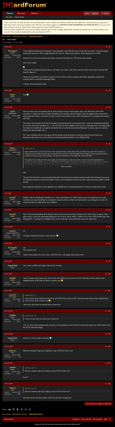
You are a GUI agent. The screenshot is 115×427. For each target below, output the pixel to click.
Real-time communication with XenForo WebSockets (64, 424)
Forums (10, 13)
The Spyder (7, 42)
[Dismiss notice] (110, 22)
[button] (27, 13)
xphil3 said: (28, 148)
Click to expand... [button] (67, 166)
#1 (109, 47)
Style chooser (8, 419)
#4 (109, 144)
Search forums (19, 17)
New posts (21, 13)
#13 (109, 334)
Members (34, 13)
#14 (109, 346)
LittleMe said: (29, 295)
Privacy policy (97, 419)
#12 (109, 311)
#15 (109, 363)
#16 (109, 384)
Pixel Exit (44, 424)
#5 (109, 193)
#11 (109, 290)
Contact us (75, 419)
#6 (109, 210)
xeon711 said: (29, 316)
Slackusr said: (29, 368)
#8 (109, 243)
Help (105, 419)
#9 (109, 261)
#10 (109, 274)
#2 (109, 90)
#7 (109, 227)
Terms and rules (86, 419)
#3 (109, 107)
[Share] (106, 47)
